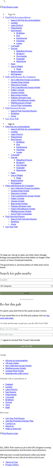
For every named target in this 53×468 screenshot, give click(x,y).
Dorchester (21, 56)
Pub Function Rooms (15, 107)
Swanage (20, 58)
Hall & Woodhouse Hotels (23, 100)
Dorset (14, 48)
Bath (7, 407)
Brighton (20, 33)
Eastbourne (21, 38)
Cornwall (15, 45)
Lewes (19, 43)
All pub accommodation (16, 360)
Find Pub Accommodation (18, 17)
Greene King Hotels (20, 82)
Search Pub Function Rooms (24, 110)
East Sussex (16, 30)
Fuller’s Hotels (17, 90)
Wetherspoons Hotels (21, 102)
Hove (13, 116)
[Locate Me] (49, 279)
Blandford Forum (24, 51)
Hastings (20, 40)
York (7, 404)
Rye (18, 35)
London (14, 22)
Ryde (18, 69)
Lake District (17, 25)
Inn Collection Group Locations (25, 79)
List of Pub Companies (21, 105)
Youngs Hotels (17, 92)
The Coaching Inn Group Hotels (25, 87)
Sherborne (21, 61)
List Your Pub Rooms (15, 418)
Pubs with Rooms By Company (20, 76)
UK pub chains (12, 363)
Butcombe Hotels (19, 95)
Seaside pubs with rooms (16, 373)
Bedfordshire (17, 71)
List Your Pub (12, 118)
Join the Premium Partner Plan (19, 420)
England (9, 384)
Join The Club (26, 346)
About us (9, 426)
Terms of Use (11, 462)
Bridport (20, 53)
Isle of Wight (17, 66)
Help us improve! (13, 428)
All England (16, 74)
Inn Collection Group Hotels (18, 365)
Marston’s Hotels (19, 84)
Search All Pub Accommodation (25, 20)
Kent (13, 63)
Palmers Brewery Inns (21, 97)
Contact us (10, 423)
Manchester (16, 27)
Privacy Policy (12, 464)
